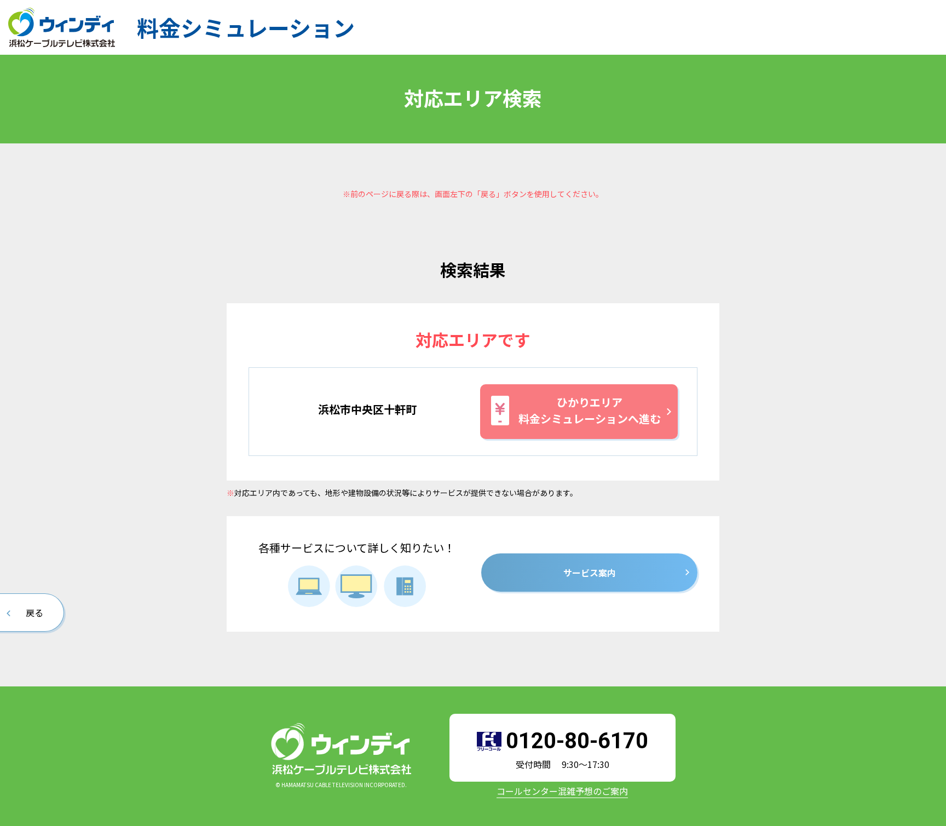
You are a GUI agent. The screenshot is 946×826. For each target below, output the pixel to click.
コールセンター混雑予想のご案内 (562, 791)
